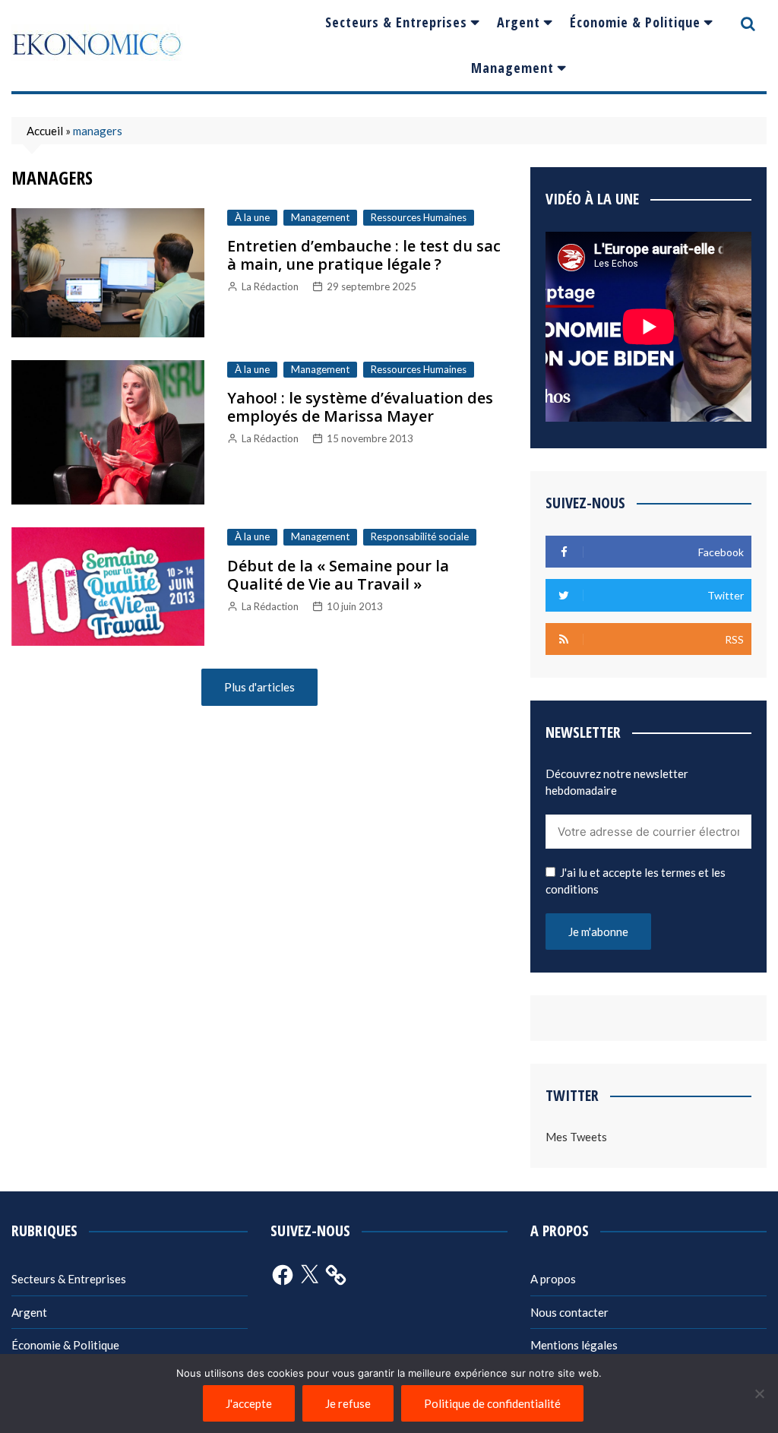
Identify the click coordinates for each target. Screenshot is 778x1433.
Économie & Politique (635, 22)
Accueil (45, 131)
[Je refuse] (759, 1393)
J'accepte (249, 1403)
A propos (553, 1279)
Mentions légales (574, 1345)
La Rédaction (270, 286)
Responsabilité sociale (420, 536)
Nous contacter (569, 1312)
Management (512, 68)
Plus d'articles (259, 687)
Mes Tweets (576, 1137)
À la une (252, 217)
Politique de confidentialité (492, 1403)
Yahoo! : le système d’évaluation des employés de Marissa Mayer (360, 407)
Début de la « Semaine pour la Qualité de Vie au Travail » (338, 574)
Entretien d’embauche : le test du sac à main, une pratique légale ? (364, 255)
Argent (518, 22)
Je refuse (348, 1403)
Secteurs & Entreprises (396, 22)
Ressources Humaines (418, 217)
